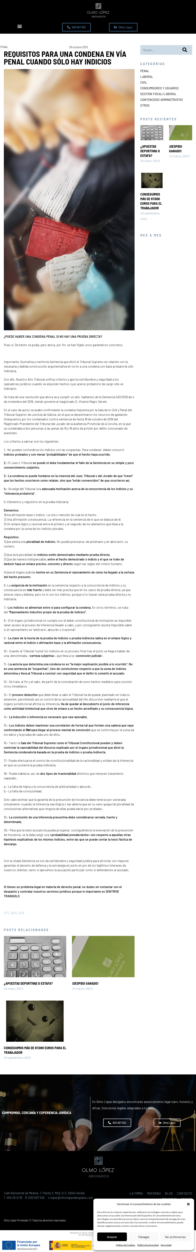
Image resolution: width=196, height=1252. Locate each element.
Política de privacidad (148, 1245)
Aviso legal (166, 1245)
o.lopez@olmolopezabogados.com (70, 1197)
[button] (188, 1204)
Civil (143, 82)
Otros (144, 105)
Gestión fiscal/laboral (158, 94)
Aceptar (112, 1237)
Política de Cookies (125, 1245)
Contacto (184, 1193)
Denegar (143, 1237)
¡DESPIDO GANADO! (85, 983)
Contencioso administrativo (161, 99)
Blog (169, 1193)
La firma (136, 1193)
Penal (4, 47)
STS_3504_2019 (14, 913)
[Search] (185, 50)
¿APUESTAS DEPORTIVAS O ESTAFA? (28, 983)
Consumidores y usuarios (159, 88)
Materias (154, 1193)
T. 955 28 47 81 (13, 1197)
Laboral (146, 76)
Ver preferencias (175, 1237)
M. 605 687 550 (35, 1197)
